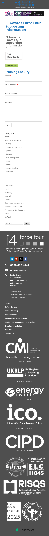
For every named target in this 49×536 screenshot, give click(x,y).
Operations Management (14, 203)
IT (5, 182)
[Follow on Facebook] (25, 259)
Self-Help (8, 217)
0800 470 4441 (19, 265)
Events (7, 161)
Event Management (12, 158)
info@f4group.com (18, 270)
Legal (7, 189)
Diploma (8, 151)
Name (8, 76)
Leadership (9, 185)
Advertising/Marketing (13, 140)
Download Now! (12, 65)
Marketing (8, 193)
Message (9, 102)
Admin (7, 137)
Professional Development (15, 210)
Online (7, 200)
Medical (8, 196)
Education (8, 154)
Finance (8, 165)
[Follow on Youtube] (16, 259)
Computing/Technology (13, 147)
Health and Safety (11, 168)
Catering (8, 144)
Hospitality (9, 172)
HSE (6, 179)
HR (6, 175)
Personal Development (13, 206)
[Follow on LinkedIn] (12, 259)
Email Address (11, 85)
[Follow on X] (21, 259)
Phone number (11, 93)
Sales (7, 213)
